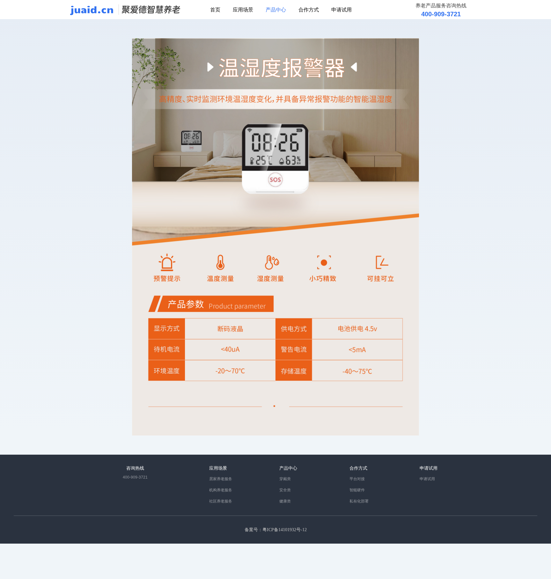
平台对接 (357, 479)
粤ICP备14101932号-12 (284, 529)
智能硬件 (357, 490)
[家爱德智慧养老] (125, 9)
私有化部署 (359, 501)
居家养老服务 (220, 479)
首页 (215, 9)
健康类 (285, 501)
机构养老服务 (220, 490)
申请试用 (341, 9)
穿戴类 (285, 479)
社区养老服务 (220, 501)
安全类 (285, 490)
